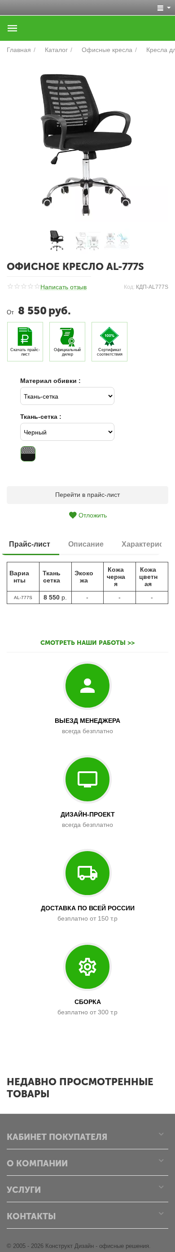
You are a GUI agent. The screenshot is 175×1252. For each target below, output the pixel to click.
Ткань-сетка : (40, 416)
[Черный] (28, 453)
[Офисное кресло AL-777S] (87, 141)
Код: (129, 287)
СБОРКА (87, 1001)
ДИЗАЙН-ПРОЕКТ (88, 814)
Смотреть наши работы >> (87, 643)
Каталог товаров (12, 28)
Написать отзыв (63, 287)
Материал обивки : (50, 380)
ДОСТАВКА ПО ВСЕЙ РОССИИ (88, 908)
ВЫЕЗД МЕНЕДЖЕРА (87, 720)
